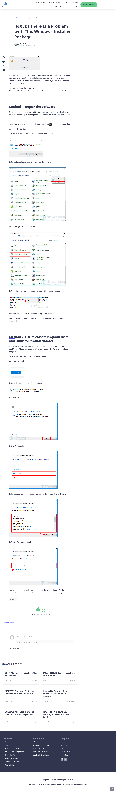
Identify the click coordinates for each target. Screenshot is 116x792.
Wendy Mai (8, 701)
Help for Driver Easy (12, 748)
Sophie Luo (8, 722)
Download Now (88, 4)
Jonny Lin (23, 43)
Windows (13, 599)
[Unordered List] (29, 642)
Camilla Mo (46, 722)
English (46, 779)
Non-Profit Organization (41, 755)
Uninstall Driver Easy (12, 762)
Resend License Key (12, 758)
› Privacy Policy (65, 752)
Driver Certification (11, 755)
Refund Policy (10, 765)
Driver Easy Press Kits (40, 752)
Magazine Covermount (41, 745)
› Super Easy (64, 755)
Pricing (51, 2)
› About (62, 742)
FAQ (6, 745)
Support (58, 2)
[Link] (36, 642)
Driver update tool (39, 2)
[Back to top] (112, 789)
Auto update (73, 7)
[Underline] (22, 642)
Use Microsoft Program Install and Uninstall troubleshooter (42, 91)
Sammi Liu (45, 680)
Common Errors (41, 18)
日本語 (70, 779)
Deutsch (54, 779)
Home (30, 7)
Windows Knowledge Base (14, 752)
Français (62, 779)
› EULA (62, 748)
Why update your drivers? (44, 7)
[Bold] (17, 642)
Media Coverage (38, 748)
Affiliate (35, 742)
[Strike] (24, 642)
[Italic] (19, 642)
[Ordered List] (27, 642)
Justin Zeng (8, 680)
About (67, 2)
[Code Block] (34, 642)
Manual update (60, 7)
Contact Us (9, 742)
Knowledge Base (29, 18)
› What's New (64, 745)
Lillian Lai (45, 701)
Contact (75, 2)
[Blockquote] (31, 642)
